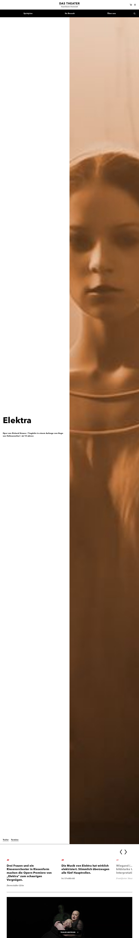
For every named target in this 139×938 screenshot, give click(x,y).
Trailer (6, 840)
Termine (15, 840)
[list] (69, 872)
